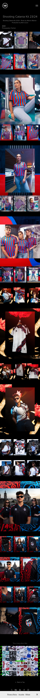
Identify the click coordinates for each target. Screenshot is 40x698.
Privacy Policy (12, 694)
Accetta (21, 694)
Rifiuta (28, 694)
